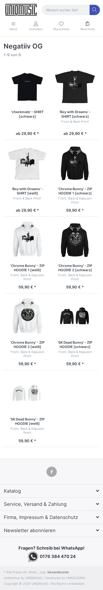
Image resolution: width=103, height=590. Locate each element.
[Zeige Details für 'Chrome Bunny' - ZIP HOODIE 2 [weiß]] (27, 317)
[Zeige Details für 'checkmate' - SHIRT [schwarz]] (27, 87)
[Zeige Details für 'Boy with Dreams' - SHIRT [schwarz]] (75, 87)
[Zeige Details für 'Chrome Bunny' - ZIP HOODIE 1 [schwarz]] (75, 163)
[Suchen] (95, 10)
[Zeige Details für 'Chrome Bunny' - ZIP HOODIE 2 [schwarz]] (75, 240)
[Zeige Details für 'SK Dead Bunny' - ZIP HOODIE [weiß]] (27, 394)
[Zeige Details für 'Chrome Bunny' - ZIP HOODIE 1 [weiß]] (27, 240)
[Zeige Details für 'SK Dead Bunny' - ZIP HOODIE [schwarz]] (75, 317)
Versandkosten (58, 572)
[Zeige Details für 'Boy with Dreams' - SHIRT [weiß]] (27, 163)
